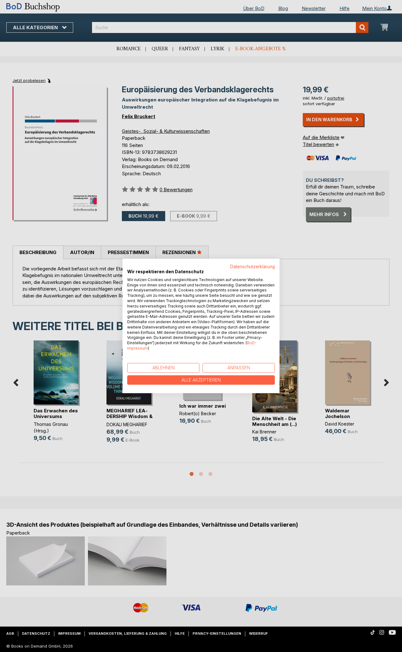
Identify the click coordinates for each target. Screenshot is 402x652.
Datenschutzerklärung (252, 266)
